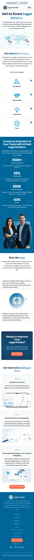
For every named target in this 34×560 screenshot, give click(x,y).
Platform (17, 514)
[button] (29, 7)
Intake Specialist (12, 3)
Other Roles (23, 3)
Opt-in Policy (17, 536)
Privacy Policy (17, 533)
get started (17, 354)
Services (17, 521)
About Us (17, 524)
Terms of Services (17, 530)
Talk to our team (17, 487)
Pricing (17, 517)
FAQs (17, 527)
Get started (17, 540)
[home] (11, 7)
